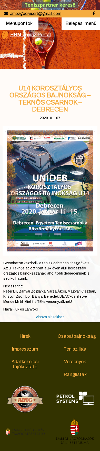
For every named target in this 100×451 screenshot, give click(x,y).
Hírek (25, 336)
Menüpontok (19, 23)
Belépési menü (80, 25)
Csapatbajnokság (77, 336)
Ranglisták (75, 374)
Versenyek (75, 361)
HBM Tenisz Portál (30, 34)
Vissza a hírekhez (50, 317)
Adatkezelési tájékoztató (25, 364)
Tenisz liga (75, 349)
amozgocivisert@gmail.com (35, 13)
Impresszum (25, 349)
